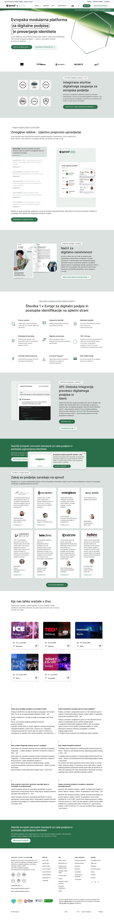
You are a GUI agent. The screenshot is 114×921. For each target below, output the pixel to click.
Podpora (93, 877)
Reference (46, 5)
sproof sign (45, 860)
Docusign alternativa (80, 860)
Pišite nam (86, 5)
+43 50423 (106, 1)
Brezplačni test (63, 863)
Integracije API (66, 421)
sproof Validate (46, 874)
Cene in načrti (62, 860)
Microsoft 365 (81, 411)
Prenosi (61, 878)
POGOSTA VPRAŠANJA (62, 887)
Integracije (45, 880)
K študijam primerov (56, 585)
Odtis (66, 911)
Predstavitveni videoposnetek (63, 867)
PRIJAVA (89, 1)
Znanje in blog (62, 875)
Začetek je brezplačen (20, 47)
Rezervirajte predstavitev (44, 47)
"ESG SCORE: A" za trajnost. (66, 903)
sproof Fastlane (46, 869)
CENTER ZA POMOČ (98, 1)
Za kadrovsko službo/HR (78, 875)
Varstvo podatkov (86, 911)
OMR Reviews (68, 901)
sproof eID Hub (46, 872)
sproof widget (46, 866)
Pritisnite (93, 874)
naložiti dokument (61, 466)
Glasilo (60, 891)
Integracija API (46, 877)
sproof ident (45, 863)
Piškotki (101, 911)
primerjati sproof (79, 863)
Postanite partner (95, 869)
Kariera (93, 872)
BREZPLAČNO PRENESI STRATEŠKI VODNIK (75, 277)
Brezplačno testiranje (100, 5)
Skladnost (77, 866)
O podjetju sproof (95, 860)
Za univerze (78, 879)
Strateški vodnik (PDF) (63, 871)
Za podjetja (78, 872)
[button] (75, 6)
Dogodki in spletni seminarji (63, 882)
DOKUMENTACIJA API (67, 428)
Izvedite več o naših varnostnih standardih (79, 107)
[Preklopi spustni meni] (40, 5)
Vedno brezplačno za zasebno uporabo (100, 10)
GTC (78, 911)
